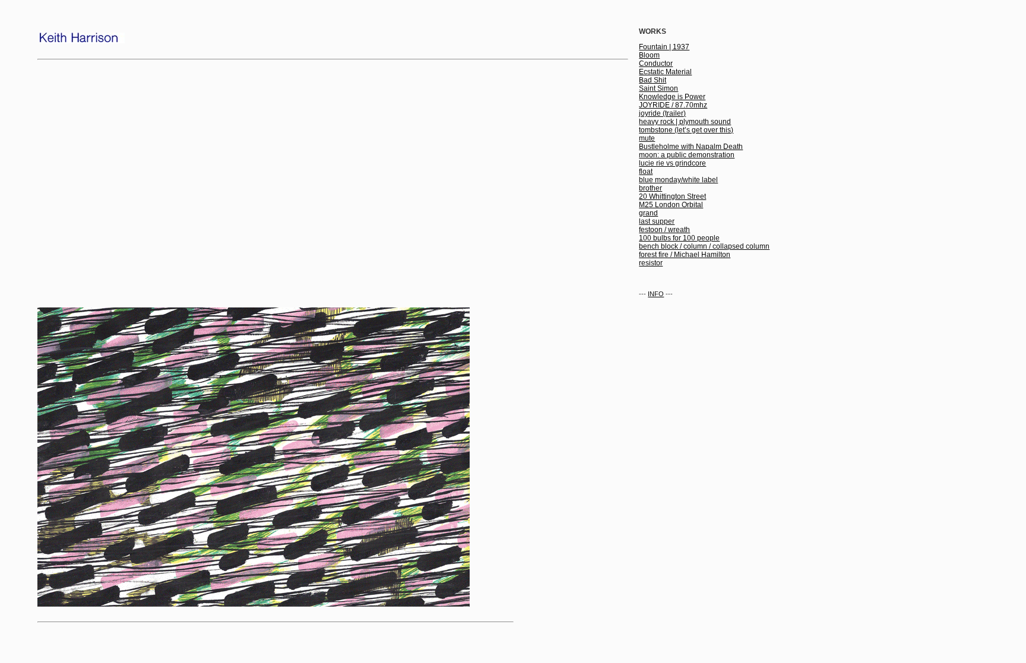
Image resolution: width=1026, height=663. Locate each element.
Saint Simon (658, 88)
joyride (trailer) (662, 113)
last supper (656, 221)
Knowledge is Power (672, 97)
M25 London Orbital (671, 205)
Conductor (656, 63)
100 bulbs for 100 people (679, 238)
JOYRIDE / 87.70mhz (673, 105)
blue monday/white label (678, 180)
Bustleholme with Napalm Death (691, 146)
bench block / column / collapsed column (704, 246)
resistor (651, 263)
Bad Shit (652, 80)
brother (650, 188)
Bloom (649, 55)
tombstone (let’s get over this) (686, 130)
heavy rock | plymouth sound (685, 122)
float (646, 171)
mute (647, 138)
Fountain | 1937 (664, 47)
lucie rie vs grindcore (672, 163)
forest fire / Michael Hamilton (684, 254)
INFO (656, 293)
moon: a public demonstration (686, 155)
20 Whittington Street (672, 196)
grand (648, 213)
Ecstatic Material (665, 72)
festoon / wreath (664, 230)
